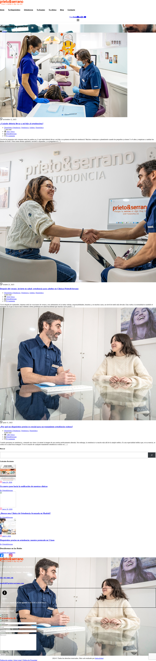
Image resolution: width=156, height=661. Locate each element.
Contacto (71, 10)
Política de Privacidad (30, 660)
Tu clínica (52, 10)
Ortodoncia (28, 10)
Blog (62, 10)
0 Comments (10, 136)
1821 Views (10, 132)
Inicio (2, 10)
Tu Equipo (41, 10)
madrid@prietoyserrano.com (12, 583)
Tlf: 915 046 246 (6, 578)
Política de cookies (6, 660)
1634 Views (10, 297)
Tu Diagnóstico (14, 10)
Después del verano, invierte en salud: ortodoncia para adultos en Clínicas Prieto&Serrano (39, 289)
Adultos (32, 127)
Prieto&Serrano (11, 134)
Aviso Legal (17, 660)
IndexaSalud (99, 658)
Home (4, 31)
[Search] (151, 455)
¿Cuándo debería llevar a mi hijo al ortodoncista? (21, 123)
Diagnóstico (40, 127)
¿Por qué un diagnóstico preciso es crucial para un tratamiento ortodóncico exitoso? (36, 427)
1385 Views (10, 435)
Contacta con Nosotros (7, 552)
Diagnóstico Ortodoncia (12, 127)
